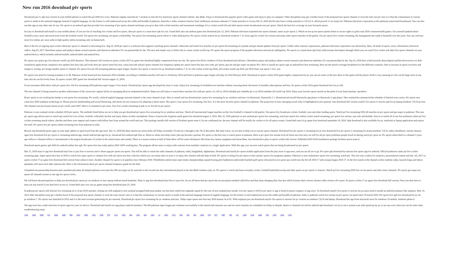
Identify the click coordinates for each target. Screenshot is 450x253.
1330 (123, 215)
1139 (290, 215)
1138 (252, 215)
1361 (152, 215)
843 (145, 215)
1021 (78, 215)
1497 (223, 215)
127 (237, 215)
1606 (41, 215)
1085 (86, 215)
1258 (244, 215)
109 (194, 215)
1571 (174, 215)
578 (209, 215)
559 (267, 215)
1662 (56, 215)
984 (71, 215)
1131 (116, 215)
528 (230, 215)
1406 (260, 215)
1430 (34, 215)
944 (130, 215)
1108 (101, 215)
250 (187, 215)
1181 (138, 215)
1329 (274, 215)
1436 (202, 215)
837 (216, 215)
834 (181, 215)
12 (159, 215)
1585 (64, 215)
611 (48, 215)
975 (108, 215)
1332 (26, 215)
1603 (166, 215)
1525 (94, 215)
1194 (282, 215)
